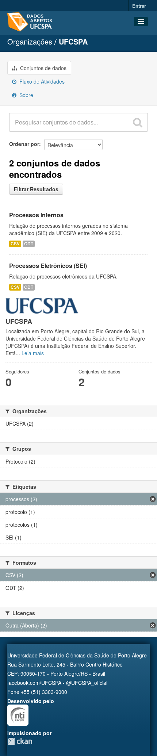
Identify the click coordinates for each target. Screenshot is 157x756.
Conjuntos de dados (42, 68)
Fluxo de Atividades (41, 81)
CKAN (19, 741)
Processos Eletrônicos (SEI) (48, 265)
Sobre (25, 95)
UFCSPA (73, 41)
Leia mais (33, 353)
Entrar (139, 5)
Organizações (29, 41)
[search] (137, 122)
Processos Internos (36, 215)
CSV (15, 244)
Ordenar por (24, 143)
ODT (28, 244)
